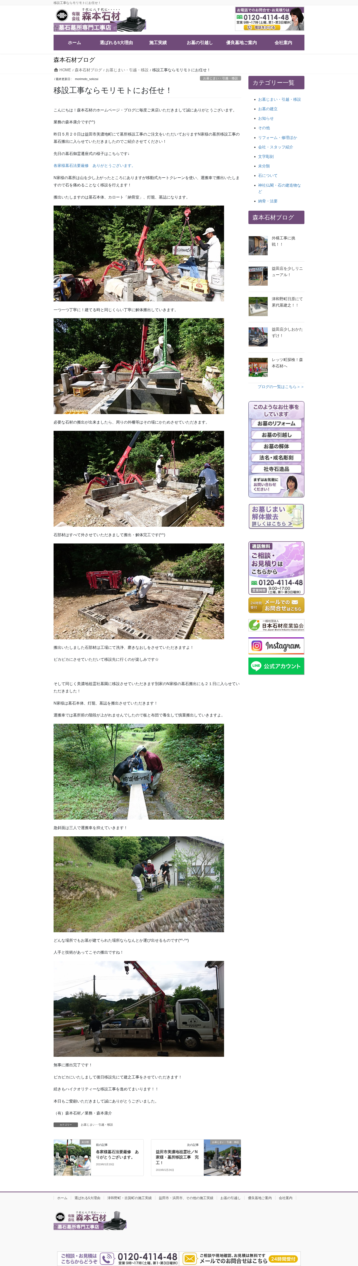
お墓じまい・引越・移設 (220, 78)
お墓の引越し (230, 1198)
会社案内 (285, 1198)
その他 (264, 128)
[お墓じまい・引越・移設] (222, 1150)
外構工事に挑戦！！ (283, 241)
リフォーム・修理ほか (277, 138)
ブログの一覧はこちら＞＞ (281, 387)
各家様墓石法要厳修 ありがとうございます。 (94, 165)
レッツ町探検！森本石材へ (287, 363)
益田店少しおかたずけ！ (287, 332)
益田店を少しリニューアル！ (287, 271)
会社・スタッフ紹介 (275, 147)
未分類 (264, 166)
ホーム (62, 1198)
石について (268, 175)
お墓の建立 (268, 109)
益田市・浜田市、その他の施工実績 (186, 1198)
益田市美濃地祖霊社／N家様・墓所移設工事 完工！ (177, 1157)
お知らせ (266, 118)
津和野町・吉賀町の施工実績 (129, 1198)
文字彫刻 (266, 156)
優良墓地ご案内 (260, 1198)
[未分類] (72, 1150)
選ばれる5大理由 (87, 1198)
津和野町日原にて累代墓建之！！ (287, 302)
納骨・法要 (268, 201)
